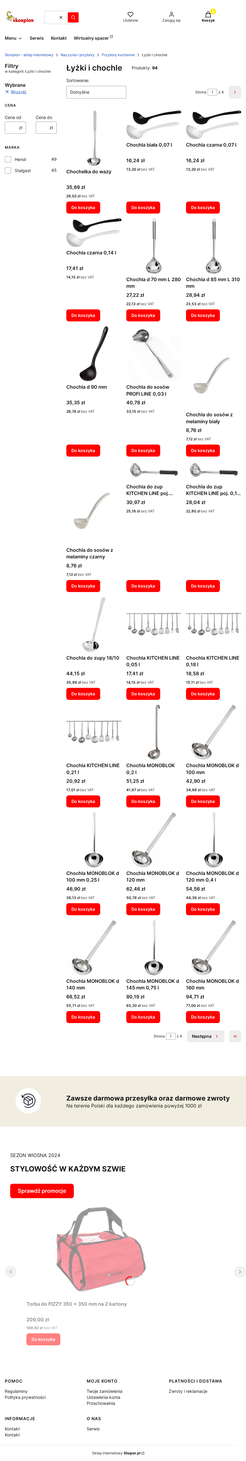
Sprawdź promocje (42, 1191)
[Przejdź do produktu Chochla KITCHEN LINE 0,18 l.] (213, 624)
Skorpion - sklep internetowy (29, 55)
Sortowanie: (77, 80)
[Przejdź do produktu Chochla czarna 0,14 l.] (94, 232)
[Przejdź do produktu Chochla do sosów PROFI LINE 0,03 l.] (154, 353)
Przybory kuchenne (118, 55)
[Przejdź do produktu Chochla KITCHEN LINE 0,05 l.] (154, 624)
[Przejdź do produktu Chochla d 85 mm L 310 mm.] (213, 246)
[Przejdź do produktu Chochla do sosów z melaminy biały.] (213, 367)
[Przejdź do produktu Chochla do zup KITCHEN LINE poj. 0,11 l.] (213, 471)
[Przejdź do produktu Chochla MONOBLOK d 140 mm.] (94, 947)
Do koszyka (83, 207)
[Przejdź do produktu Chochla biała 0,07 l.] (154, 125)
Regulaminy (16, 1391)
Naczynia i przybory (77, 55)
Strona (200, 92)
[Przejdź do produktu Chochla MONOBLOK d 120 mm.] (154, 839)
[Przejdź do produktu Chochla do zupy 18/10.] (94, 624)
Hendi (20, 159)
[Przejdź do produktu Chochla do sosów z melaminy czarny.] (94, 502)
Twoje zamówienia (104, 1391)
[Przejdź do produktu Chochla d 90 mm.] (94, 353)
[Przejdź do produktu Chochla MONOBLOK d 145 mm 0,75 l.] (154, 947)
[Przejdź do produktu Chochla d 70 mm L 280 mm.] (154, 246)
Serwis (93, 1428)
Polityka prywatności (25, 1397)
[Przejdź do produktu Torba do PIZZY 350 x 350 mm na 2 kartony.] (101, 1248)
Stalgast (23, 170)
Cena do (44, 117)
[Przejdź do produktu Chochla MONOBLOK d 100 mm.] (213, 732)
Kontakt (12, 1428)
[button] (73, 17)
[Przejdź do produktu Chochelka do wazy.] (94, 138)
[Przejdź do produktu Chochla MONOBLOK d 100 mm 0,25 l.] (94, 839)
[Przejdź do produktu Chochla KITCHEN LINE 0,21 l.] (94, 732)
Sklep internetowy (116, 1453)
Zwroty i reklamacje (188, 1391)
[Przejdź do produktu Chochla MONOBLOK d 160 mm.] (213, 947)
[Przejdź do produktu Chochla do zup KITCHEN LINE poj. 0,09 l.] (154, 471)
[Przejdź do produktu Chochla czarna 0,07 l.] (213, 125)
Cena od (13, 117)
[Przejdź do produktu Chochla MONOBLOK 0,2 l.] (154, 732)
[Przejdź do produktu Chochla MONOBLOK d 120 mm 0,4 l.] (213, 839)
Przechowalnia (101, 1403)
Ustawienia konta (103, 1397)
